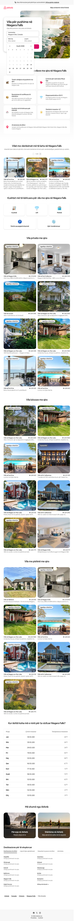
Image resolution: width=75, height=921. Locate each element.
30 (31, 68)
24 (9, 68)
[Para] (40, 153)
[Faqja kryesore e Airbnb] (8, 8)
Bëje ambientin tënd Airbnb (59, 8)
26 (17, 68)
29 (27, 68)
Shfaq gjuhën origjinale (52, 2)
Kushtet (40, 918)
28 (24, 68)
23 (31, 65)
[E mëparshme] (33, 153)
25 (13, 68)
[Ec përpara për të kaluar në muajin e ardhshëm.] (30, 46)
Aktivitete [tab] (60, 851)
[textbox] (14, 41)
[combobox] (23, 34)
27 (20, 68)
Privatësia (33, 918)
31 (9, 72)
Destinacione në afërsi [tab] (10, 851)
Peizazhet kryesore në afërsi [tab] (46, 851)
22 (27, 65)
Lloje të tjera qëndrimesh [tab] (27, 851)
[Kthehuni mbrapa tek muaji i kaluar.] (9, 46)
